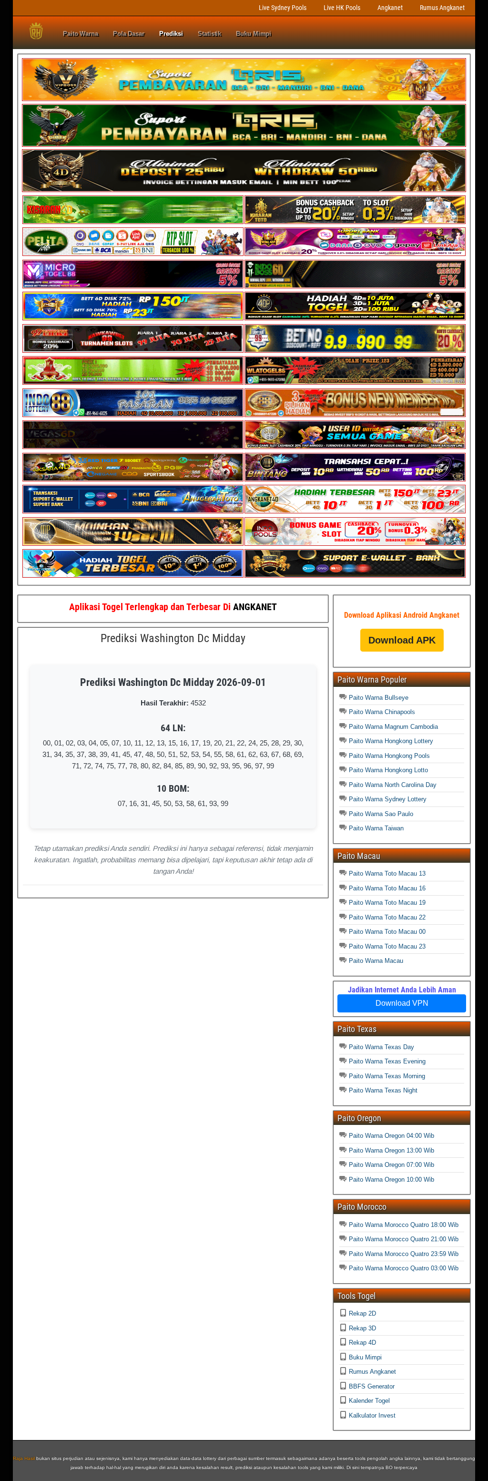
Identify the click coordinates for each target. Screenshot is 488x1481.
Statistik (209, 33)
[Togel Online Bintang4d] (355, 479)
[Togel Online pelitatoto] (133, 253)
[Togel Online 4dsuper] (244, 190)
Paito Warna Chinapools (382, 711)
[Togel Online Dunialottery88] (355, 415)
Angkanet (390, 7)
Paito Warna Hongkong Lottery (391, 741)
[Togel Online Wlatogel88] (355, 382)
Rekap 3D (362, 1328)
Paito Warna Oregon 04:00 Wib (391, 1135)
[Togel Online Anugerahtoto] (133, 511)
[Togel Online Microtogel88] (133, 286)
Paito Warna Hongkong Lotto (388, 770)
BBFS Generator (372, 1386)
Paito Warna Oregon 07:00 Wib (391, 1164)
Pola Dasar (128, 33)
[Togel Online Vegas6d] (133, 446)
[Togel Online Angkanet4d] (355, 511)
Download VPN (402, 1003)
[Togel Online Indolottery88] (133, 415)
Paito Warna (80, 33)
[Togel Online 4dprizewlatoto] (133, 543)
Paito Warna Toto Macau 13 (387, 873)
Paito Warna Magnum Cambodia (393, 726)
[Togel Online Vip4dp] (355, 318)
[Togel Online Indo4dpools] (133, 575)
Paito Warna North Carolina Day (393, 784)
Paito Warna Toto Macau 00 (387, 931)
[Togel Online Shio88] (355, 446)
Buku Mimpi (253, 33)
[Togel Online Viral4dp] (355, 253)
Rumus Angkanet (442, 7)
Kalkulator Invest (372, 1415)
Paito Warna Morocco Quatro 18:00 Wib (403, 1224)
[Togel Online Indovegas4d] (355, 575)
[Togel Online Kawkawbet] (133, 350)
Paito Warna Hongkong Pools (389, 755)
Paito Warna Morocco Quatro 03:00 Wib (403, 1268)
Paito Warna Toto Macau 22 (387, 917)
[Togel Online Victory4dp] (133, 318)
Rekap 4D (362, 1342)
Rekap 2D (362, 1313)
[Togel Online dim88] (244, 144)
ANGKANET (255, 607)
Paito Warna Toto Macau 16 (387, 888)
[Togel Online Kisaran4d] (133, 221)
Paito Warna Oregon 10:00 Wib (391, 1179)
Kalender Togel (369, 1400)
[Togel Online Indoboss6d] (355, 286)
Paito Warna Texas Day (381, 1047)
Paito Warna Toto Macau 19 (387, 902)
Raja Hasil (24, 1458)
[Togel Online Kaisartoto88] (133, 382)
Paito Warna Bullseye (378, 697)
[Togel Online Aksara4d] (133, 479)
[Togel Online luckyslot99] (355, 350)
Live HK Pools (342, 7)
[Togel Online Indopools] (355, 543)
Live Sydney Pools (282, 7)
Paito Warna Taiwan (376, 828)
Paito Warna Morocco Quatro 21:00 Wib (403, 1239)
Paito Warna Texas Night (383, 1090)
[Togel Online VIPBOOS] (244, 98)
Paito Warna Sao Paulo (381, 813)
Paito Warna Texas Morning (387, 1076)
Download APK (402, 640)
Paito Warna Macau (376, 960)
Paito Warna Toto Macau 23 (387, 946)
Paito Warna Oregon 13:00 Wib (391, 1150)
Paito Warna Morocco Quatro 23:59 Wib (403, 1253)
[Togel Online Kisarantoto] (355, 221)
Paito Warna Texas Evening (387, 1061)
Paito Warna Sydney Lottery (388, 799)
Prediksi (171, 33)
